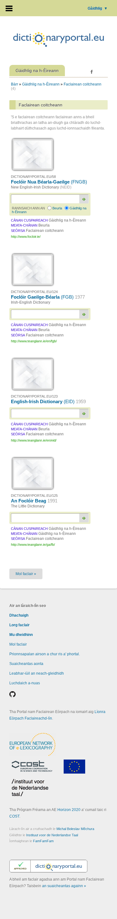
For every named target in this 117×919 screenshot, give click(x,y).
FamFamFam (43, 841)
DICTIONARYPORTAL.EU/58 (33, 176)
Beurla (57, 208)
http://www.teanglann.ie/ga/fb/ (33, 544)
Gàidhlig (98, 8)
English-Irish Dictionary (48, 401)
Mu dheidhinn (21, 635)
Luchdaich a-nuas (24, 683)
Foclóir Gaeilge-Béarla (48, 297)
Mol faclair (18, 644)
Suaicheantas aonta (26, 664)
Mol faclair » (26, 574)
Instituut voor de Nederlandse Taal (52, 835)
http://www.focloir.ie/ (26, 236)
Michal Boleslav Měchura (75, 829)
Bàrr (14, 84)
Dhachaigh (18, 615)
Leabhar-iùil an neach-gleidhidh (36, 673)
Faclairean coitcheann (82, 84)
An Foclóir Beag (34, 500)
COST (14, 816)
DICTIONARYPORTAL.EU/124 (34, 292)
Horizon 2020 (68, 810)
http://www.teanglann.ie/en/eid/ (33, 440)
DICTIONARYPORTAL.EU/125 (34, 495)
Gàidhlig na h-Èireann (41, 84)
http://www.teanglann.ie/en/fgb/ (34, 341)
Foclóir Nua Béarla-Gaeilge (49, 181)
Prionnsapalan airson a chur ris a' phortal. (44, 654)
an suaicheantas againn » (64, 886)
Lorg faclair (19, 625)
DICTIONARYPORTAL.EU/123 (34, 396)
